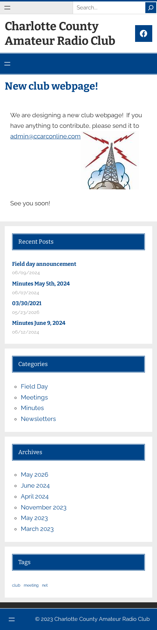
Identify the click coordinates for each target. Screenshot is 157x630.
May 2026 (34, 474)
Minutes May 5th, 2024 (41, 283)
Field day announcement (44, 264)
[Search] (150, 7)
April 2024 (35, 496)
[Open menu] (7, 7)
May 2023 (34, 517)
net (45, 585)
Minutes (32, 408)
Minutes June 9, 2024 (38, 323)
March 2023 (37, 528)
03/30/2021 (26, 303)
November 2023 (43, 507)
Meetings (34, 397)
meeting (31, 585)
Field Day (34, 386)
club (16, 585)
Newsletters (38, 418)
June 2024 (35, 485)
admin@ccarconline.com (45, 136)
